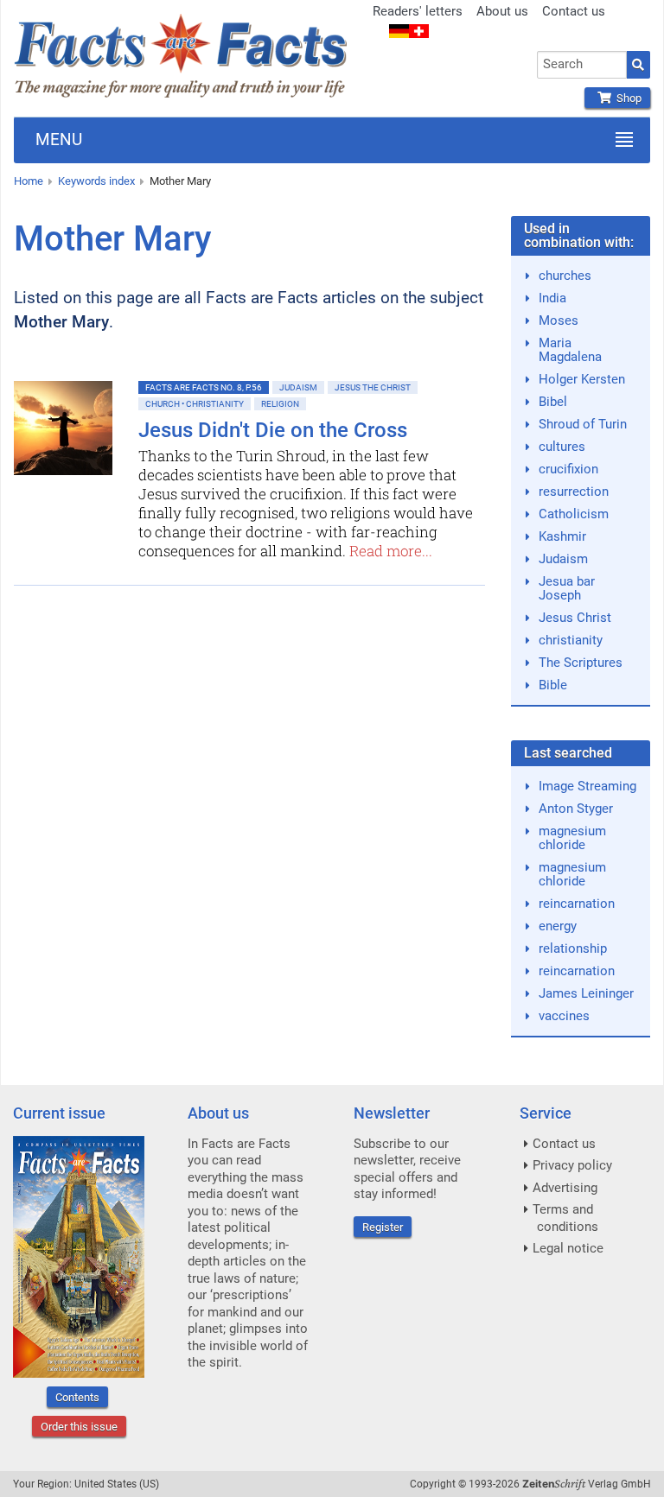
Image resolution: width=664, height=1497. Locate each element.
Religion (280, 404)
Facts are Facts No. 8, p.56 (203, 387)
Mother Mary (180, 180)
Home (28, 180)
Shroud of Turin (583, 424)
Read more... (390, 551)
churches (565, 275)
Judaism (298, 387)
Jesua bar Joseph (567, 588)
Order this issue (79, 1426)
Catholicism (574, 514)
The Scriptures (580, 662)
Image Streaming (587, 786)
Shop (626, 98)
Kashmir (562, 536)
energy (558, 926)
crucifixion (568, 469)
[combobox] (582, 65)
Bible (553, 685)
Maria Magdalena (570, 350)
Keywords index (96, 180)
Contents (77, 1397)
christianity (571, 640)
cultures (562, 446)
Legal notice (568, 1248)
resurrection (574, 491)
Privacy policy (572, 1165)
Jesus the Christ (373, 387)
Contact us (573, 11)
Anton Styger (576, 808)
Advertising (565, 1188)
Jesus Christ (575, 617)
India (552, 298)
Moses (558, 320)
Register (382, 1227)
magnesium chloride (572, 838)
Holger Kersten (582, 379)
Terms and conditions (565, 1218)
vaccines (564, 1016)
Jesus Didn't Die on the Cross (272, 430)
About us (502, 11)
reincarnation (577, 903)
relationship (573, 948)
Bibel (553, 401)
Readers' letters (418, 11)
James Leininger (586, 993)
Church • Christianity (194, 404)
